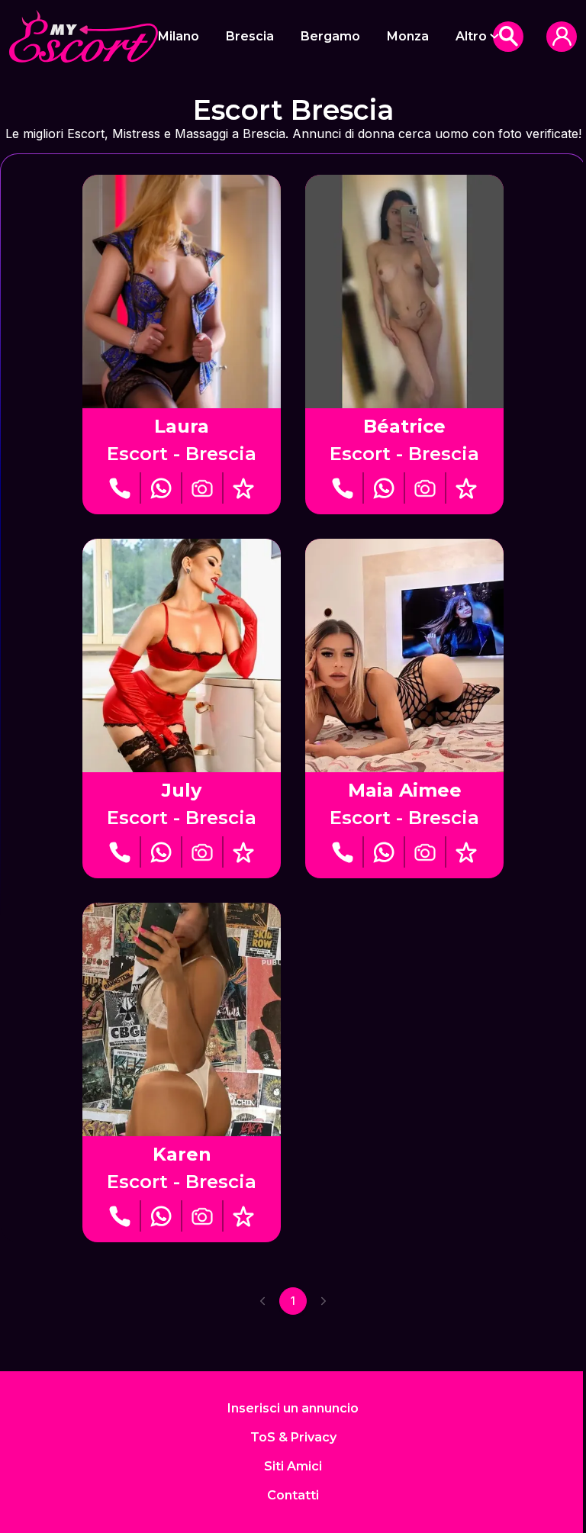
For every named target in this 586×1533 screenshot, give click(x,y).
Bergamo (330, 36)
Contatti (293, 1495)
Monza (408, 36)
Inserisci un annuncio (293, 1408)
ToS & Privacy (293, 1437)
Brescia (250, 36)
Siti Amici (293, 1466)
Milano (178, 36)
